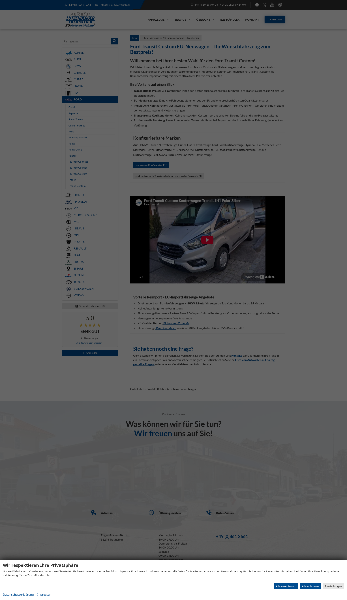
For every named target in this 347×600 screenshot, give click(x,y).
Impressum (44, 595)
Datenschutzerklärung (18, 595)
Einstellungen (333, 586)
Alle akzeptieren (285, 586)
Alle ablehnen (310, 586)
